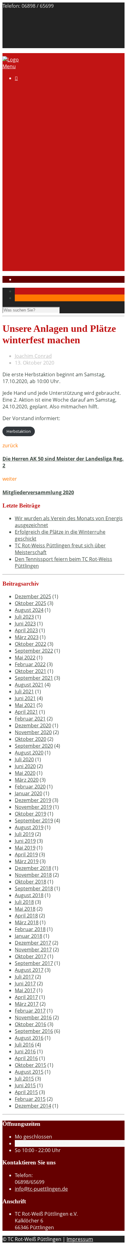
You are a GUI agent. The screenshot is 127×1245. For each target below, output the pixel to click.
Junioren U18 (42, 212)
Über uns (38, 96)
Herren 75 (39, 239)
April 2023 (26, 630)
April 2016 (26, 1058)
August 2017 (29, 970)
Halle (21, 144)
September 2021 (34, 678)
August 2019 (29, 827)
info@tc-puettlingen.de (41, 1188)
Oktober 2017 (30, 956)
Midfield (36, 198)
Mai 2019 (25, 847)
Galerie (35, 130)
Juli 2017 (24, 976)
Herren (35, 225)
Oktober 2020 (30, 739)
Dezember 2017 (33, 942)
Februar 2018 (30, 929)
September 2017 (34, 963)
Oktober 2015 (30, 1065)
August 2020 (29, 752)
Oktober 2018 (30, 881)
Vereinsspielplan (46, 185)
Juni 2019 (25, 841)
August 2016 (29, 1037)
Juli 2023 (24, 616)
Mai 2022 (25, 657)
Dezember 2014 (33, 1105)
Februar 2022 (30, 664)
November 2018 (33, 874)
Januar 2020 (28, 793)
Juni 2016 (25, 1051)
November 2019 (33, 807)
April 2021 (26, 711)
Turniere (37, 171)
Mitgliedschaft (43, 117)
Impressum (28, 38)
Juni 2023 (25, 623)
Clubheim (26, 137)
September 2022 (34, 650)
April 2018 (26, 915)
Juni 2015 (25, 1085)
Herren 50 (39, 232)
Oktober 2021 (30, 671)
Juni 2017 (25, 983)
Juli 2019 (24, 834)
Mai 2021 (25, 705)
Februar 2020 (30, 786)
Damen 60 (39, 218)
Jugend (23, 246)
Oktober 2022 (30, 644)
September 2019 (34, 820)
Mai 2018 (25, 908)
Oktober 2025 (30, 603)
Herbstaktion (18, 431)
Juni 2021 (25, 698)
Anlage (47, 103)
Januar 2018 (28, 936)
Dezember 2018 (33, 868)
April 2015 (26, 1092)
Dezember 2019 (33, 800)
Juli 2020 (24, 759)
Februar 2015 (30, 1099)
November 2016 (33, 1017)
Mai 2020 (25, 773)
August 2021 (29, 684)
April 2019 (26, 854)
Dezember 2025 (33, 596)
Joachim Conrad (33, 356)
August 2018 (29, 895)
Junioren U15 (42, 205)
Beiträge (37, 157)
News (33, 252)
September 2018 (34, 888)
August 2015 (29, 1071)
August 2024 (29, 610)
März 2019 (27, 861)
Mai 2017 (25, 990)
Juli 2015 (24, 1078)
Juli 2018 (24, 902)
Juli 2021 (24, 691)
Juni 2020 (25, 766)
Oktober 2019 (30, 813)
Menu (9, 66)
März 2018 (27, 922)
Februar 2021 (30, 718)
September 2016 (34, 1031)
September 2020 (34, 745)
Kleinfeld (37, 191)
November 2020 (33, 732)
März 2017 (27, 1004)
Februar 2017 (30, 1010)
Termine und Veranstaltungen (61, 164)
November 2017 (33, 949)
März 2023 (27, 637)
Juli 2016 (24, 1044)
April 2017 (26, 997)
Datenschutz (29, 44)
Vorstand (38, 110)
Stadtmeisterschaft (37, 259)
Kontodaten (41, 123)
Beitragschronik (33, 24)
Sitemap (24, 31)
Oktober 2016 (30, 1024)
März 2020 (27, 779)
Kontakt (24, 17)
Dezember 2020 (33, 725)
